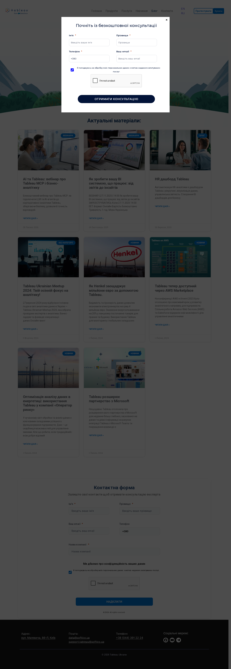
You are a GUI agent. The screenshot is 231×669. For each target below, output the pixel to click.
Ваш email (122, 51)
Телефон (74, 51)
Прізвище (122, 35)
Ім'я (71, 35)
